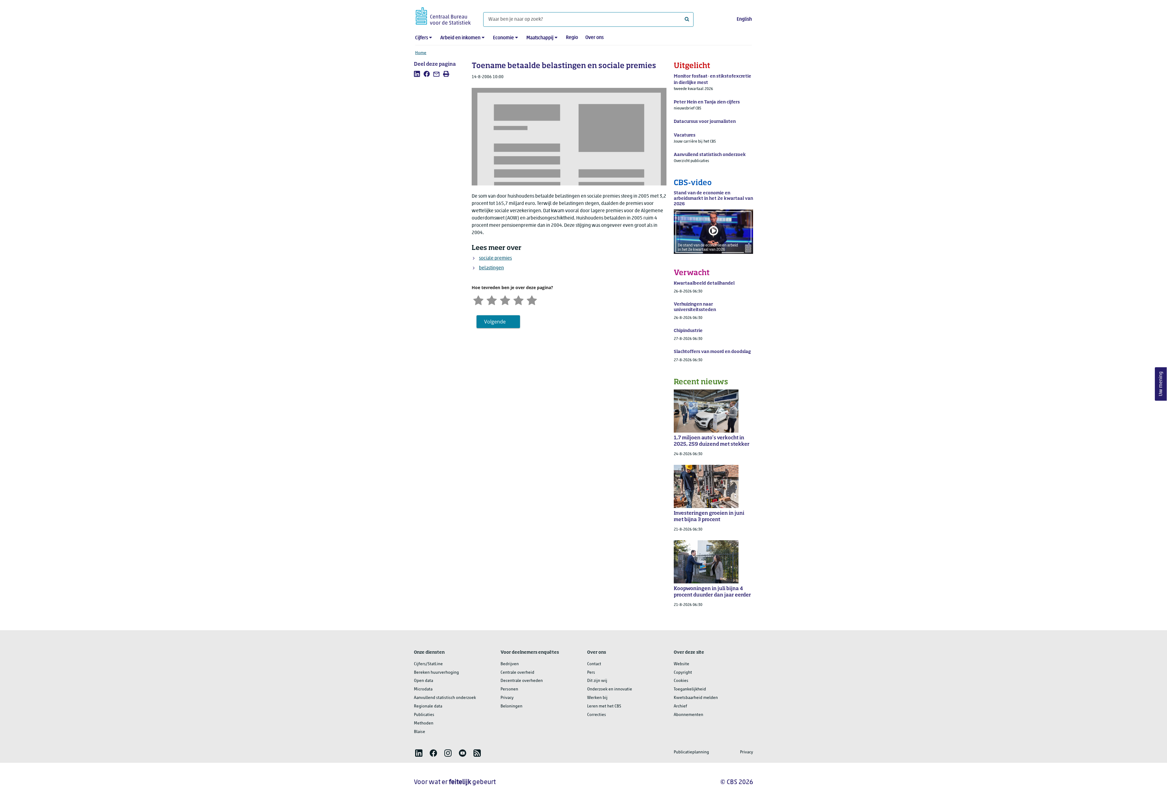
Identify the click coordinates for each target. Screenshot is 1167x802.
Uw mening (1160, 384)
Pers (591, 673)
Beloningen (511, 706)
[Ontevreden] (491, 300)
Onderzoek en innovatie (609, 689)
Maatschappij (539, 38)
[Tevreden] (518, 300)
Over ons (594, 37)
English (744, 19)
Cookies (681, 681)
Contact (594, 664)
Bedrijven (510, 664)
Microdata (423, 689)
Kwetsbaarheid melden (696, 698)
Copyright (683, 673)
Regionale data (428, 706)
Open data (423, 681)
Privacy (507, 698)
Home (420, 53)
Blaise (419, 732)
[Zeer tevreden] (532, 300)
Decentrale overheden (522, 681)
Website (681, 664)
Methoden (423, 723)
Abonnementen (688, 715)
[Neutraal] (505, 300)
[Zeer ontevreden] (478, 300)
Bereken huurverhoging (436, 673)
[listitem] (417, 74)
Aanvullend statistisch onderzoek (445, 698)
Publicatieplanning (691, 752)
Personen (509, 689)
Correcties (596, 715)
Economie (503, 38)
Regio (572, 37)
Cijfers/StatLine (428, 664)
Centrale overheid (517, 673)
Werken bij (597, 698)
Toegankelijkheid (690, 689)
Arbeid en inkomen (460, 38)
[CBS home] (443, 15)
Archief (680, 706)
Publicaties (424, 715)
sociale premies (495, 258)
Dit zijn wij (597, 681)
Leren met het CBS (604, 706)
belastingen (491, 268)
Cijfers (421, 38)
